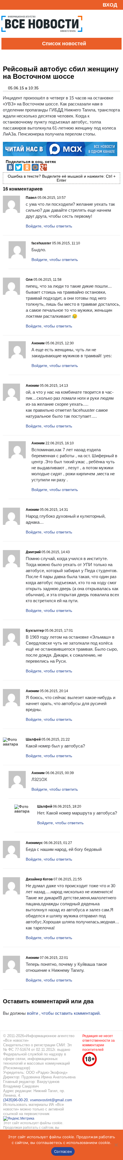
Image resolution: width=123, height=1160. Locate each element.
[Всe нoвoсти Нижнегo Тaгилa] (42, 36)
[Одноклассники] (26, 167)
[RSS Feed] (6, 4)
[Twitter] (18, 167)
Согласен (63, 1151)
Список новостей (64, 43)
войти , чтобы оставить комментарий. (64, 1013)
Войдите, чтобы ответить (49, 226)
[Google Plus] (43, 167)
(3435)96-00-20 (15, 1100)
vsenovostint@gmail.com (51, 1100)
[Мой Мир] (35, 167)
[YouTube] (15, 4)
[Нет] (116, 1145)
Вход (110, 5)
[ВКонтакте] (10, 167)
